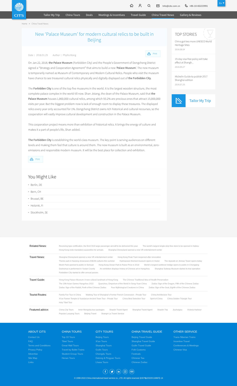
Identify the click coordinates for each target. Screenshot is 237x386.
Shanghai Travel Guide (143, 341)
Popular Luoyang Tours (69, 313)
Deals (89, 15)
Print (37, 159)
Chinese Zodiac (140, 362)
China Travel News (163, 15)
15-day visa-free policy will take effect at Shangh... (191, 60)
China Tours (73, 15)
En (220, 3)
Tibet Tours (67, 341)
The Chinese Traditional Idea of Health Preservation (145, 280)
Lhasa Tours (102, 362)
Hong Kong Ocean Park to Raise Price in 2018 (119, 265)
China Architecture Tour (161, 295)
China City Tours (66, 310)
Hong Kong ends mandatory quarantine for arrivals (81, 250)
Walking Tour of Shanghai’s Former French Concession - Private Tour (116, 295)
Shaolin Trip (162, 310)
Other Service (185, 331)
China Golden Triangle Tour (179, 299)
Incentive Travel (181, 341)
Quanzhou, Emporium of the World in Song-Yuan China (122, 284)
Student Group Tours (72, 354)
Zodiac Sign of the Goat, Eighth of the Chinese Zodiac (172, 287)
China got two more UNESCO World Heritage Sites (193, 43)
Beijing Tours (102, 337)
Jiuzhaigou (177, 310)
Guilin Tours (102, 349)
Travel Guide (138, 15)
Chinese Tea (138, 358)
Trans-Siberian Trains (184, 337)
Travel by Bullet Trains (73, 349)
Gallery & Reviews (190, 15)
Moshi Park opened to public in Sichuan (76, 265)
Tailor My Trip (52, 15)
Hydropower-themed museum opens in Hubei (140, 261)
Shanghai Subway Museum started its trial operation (177, 269)
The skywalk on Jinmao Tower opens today (183, 261)
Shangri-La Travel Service (112, 313)
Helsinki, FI (37, 205)
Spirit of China (156, 299)
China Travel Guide (147, 331)
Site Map (32, 358)
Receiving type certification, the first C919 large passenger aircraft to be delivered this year (98, 246)
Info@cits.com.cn (171, 6)
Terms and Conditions (39, 345)
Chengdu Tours (103, 354)
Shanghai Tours (104, 345)
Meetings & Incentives (112, 15)
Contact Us (34, 337)
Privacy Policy (35, 349)
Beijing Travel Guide (142, 337)
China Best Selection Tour (134, 299)
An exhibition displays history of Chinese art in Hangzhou (125, 269)
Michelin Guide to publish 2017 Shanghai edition (191, 78)
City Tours (104, 331)
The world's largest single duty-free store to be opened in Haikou (171, 246)
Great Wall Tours (70, 345)
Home (24, 23)
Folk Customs (139, 349)
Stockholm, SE (39, 212)
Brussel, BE (37, 198)
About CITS (37, 331)
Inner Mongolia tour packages (91, 310)
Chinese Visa (180, 349)
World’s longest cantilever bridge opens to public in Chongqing (171, 265)
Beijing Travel (90, 313)
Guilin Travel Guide (141, 345)
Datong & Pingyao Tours (108, 358)
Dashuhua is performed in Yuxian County (77, 269)
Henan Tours (68, 358)
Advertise (33, 354)
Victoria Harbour (194, 310)
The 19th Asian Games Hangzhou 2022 (76, 284)
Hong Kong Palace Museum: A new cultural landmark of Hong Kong (88, 280)
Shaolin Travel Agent (118, 310)
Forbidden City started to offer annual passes (78, 272)
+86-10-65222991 (198, 6)
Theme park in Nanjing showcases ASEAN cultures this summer (87, 261)
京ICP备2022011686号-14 (151, 378)
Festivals (136, 354)
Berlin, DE (36, 185)
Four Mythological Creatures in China (127, 287)
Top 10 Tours (68, 337)
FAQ (30, 341)
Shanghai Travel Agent (142, 310)
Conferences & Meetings (186, 345)
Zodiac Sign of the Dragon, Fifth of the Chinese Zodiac (175, 284)
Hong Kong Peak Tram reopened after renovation (139, 257)
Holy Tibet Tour (65, 302)
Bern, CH (36, 191)
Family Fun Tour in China (70, 295)
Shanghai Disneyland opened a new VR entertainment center (135, 250)
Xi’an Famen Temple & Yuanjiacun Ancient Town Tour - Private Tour (88, 299)
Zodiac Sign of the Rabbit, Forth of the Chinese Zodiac (82, 287)
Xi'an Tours (101, 341)
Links (31, 362)
